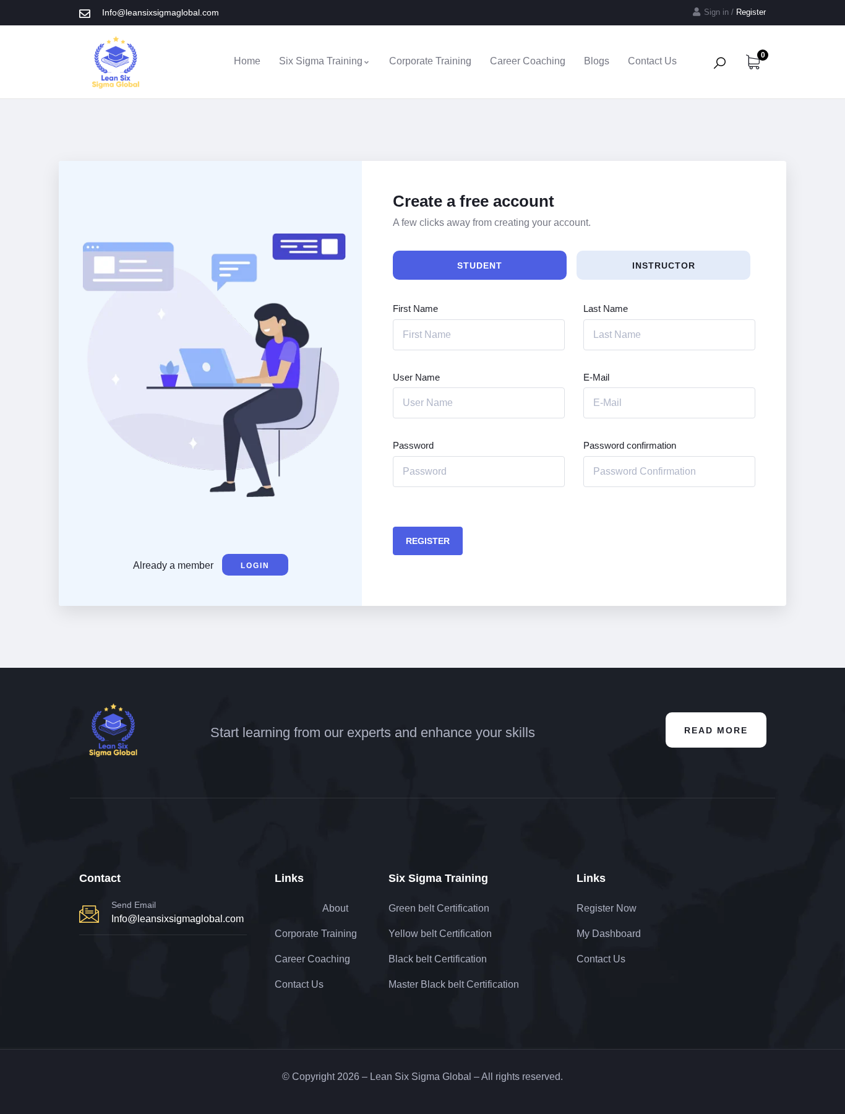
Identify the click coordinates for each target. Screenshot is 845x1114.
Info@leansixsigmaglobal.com (177, 918)
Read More (716, 730)
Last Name (605, 308)
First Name (415, 308)
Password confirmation (629, 445)
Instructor (663, 265)
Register (428, 541)
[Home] (115, 61)
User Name (416, 377)
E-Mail (596, 377)
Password (413, 445)
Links (289, 878)
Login (255, 565)
